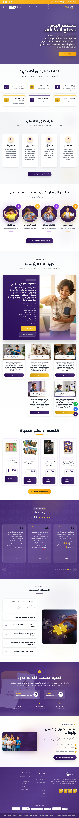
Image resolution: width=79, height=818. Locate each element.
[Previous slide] (75, 569)
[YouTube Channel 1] (6, 2)
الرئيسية (59, 7)
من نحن (43, 790)
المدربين (35, 7)
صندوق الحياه (12, 458)
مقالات (25, 7)
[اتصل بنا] (75, 409)
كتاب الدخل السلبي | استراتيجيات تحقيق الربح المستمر (49, 463)
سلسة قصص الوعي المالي (68, 459)
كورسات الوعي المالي (53, 7)
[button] (70, 569)
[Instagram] (9, 2)
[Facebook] (11, 2)
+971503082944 (24, 786)
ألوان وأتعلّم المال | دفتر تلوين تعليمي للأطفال (68, 463)
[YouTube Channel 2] (3, 2)
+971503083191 (24, 789)
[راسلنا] (75, 414)
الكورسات (41, 7)
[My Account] (6, 7)
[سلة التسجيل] (3, 7)
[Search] (18, 7)
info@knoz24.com (24, 784)
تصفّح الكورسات (68, 54)
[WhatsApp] (75, 404)
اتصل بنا (43, 796)
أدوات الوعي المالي (47, 7)
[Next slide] (4, 569)
